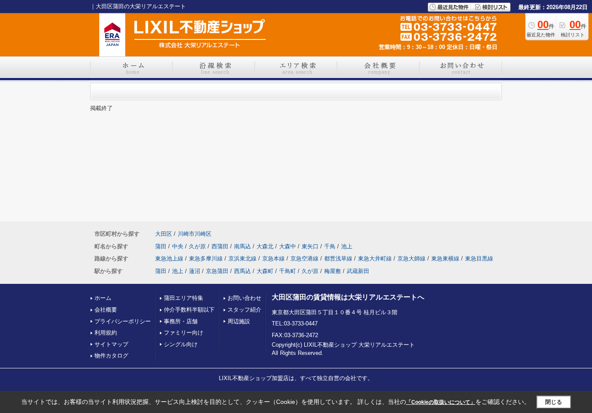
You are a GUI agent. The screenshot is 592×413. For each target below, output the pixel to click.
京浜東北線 (242, 258)
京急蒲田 (217, 271)
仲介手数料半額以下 (189, 309)
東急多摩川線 (206, 258)
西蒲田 (219, 246)
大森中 (287, 246)
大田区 (163, 234)
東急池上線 (169, 258)
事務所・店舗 (181, 321)
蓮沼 (194, 271)
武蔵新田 (358, 271)
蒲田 (160, 246)
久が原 (197, 246)
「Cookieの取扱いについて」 (440, 402)
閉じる (553, 402)
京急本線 (273, 258)
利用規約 (105, 332)
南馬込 (242, 246)
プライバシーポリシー (122, 321)
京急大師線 (411, 258)
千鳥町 (287, 271)
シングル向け (181, 344)
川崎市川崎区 (194, 234)
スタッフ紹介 (244, 309)
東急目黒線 (479, 258)
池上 (346, 246)
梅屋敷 (332, 271)
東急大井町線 (375, 258)
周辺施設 (239, 321)
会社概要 (105, 309)
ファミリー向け (183, 332)
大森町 (265, 271)
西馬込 (242, 271)
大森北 (265, 246)
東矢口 (310, 246)
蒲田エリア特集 (183, 298)
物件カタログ (111, 355)
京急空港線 (304, 258)
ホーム (102, 298)
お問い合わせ (244, 298)
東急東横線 (445, 258)
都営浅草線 (338, 258)
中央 (177, 246)
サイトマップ (111, 344)
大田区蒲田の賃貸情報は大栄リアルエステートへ (348, 297)
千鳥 (329, 246)
